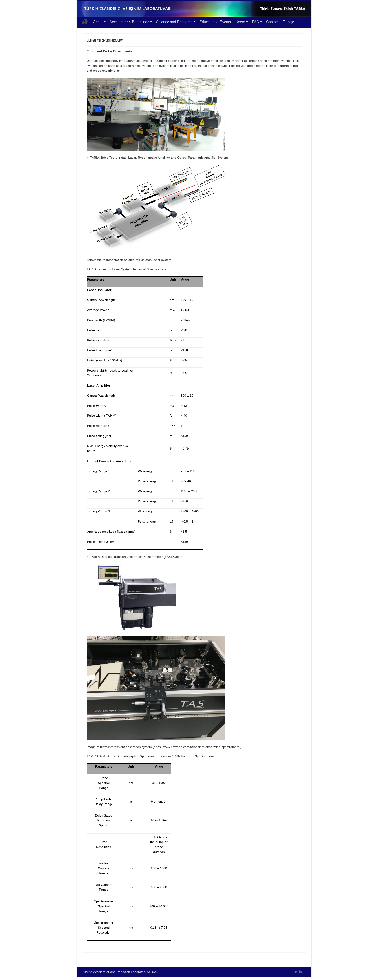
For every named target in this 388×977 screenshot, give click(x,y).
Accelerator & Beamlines (129, 22)
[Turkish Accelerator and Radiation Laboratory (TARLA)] (194, 9)
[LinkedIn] (300, 972)
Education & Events (215, 22)
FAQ (255, 22)
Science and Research (174, 22)
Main (85, 21)
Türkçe (288, 22)
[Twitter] (296, 972)
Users (240, 22)
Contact (272, 22)
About (98, 22)
